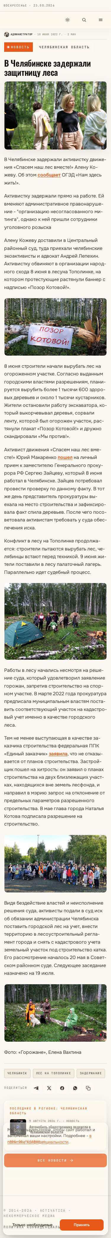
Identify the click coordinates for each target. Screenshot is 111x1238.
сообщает (49, 175)
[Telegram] (36, 1088)
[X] (49, 1088)
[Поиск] (84, 20)
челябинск (17, 1073)
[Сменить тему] (67, 20)
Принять (82, 1224)
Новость (20, 47)
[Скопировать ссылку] (88, 1088)
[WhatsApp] (75, 1088)
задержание (91, 1073)
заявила (58, 754)
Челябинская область (64, 47)
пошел (65, 457)
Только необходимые (32, 1224)
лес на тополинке (53, 1073)
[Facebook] (62, 1088)
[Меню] (100, 20)
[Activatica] (20, 20)
